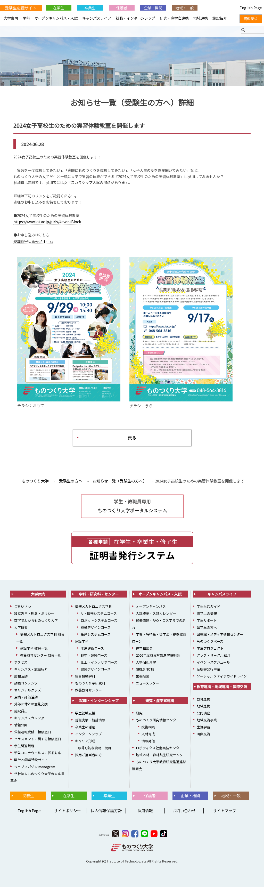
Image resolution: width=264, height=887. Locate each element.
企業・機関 (153, 7)
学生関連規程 (24, 745)
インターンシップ (88, 733)
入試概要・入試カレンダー (156, 613)
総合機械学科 (85, 676)
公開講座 (203, 713)
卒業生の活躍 (85, 726)
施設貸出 (21, 710)
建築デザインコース (96, 669)
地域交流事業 (207, 719)
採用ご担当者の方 (88, 754)
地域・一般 (185, 7)
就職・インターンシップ (135, 18)
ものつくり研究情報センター (157, 719)
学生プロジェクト (210, 648)
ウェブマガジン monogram (34, 766)
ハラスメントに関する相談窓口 (37, 738)
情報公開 (21, 724)
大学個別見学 (146, 662)
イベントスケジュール (213, 662)
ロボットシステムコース (99, 620)
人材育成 (148, 733)
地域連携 (200, 18)
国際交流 (203, 733)
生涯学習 (203, 726)
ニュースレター (147, 683)
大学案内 (11, 18)
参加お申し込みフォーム (33, 241)
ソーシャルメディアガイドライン (222, 676)
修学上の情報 (207, 613)
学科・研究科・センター (99, 593)
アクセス (20, 662)
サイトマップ (224, 810)
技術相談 (148, 726)
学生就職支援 (85, 713)
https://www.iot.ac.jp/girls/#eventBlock (47, 221)
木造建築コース (92, 648)
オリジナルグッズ (27, 690)
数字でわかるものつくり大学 (36, 620)
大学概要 (21, 627)
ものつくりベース (210, 641)
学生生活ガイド (208, 606)
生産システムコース (96, 634)
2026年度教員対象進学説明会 (158, 655)
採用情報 (145, 810)
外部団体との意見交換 (31, 703)
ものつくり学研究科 (90, 683)
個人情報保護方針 (106, 810)
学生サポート (207, 620)
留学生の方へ (207, 627)
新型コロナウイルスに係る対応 (37, 752)
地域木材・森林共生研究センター (161, 754)
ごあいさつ (22, 606)
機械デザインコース (96, 627)
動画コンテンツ (26, 683)
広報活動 (21, 676)
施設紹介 (219, 18)
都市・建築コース (94, 655)
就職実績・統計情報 (90, 719)
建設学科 (81, 641)
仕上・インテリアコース (99, 662)
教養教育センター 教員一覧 (40, 655)
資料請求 (250, 18)
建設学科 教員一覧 (34, 648)
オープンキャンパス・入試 (56, 18)
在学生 (58, 7)
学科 (26, 18)
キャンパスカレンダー (31, 717)
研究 (139, 713)
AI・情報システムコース (99, 613)
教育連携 (203, 699)
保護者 (121, 7)
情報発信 (148, 740)
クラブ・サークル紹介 (213, 655)
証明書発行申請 (208, 669)
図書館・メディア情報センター (220, 634)
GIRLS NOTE (145, 669)
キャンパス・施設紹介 (31, 669)
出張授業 (142, 676)
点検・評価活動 (26, 697)
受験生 (28, 795)
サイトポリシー (67, 810)
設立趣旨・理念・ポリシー (34, 613)
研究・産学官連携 (174, 18)
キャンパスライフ (96, 18)
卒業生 (90, 7)
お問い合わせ (184, 810)
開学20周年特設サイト (31, 759)
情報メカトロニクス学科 (93, 606)
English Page (28, 810)
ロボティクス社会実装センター (159, 747)
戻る (132, 437)
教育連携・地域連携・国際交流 (222, 686)
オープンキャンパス (151, 606)
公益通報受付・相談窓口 (32, 731)
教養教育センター (88, 690)
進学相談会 (144, 648)
